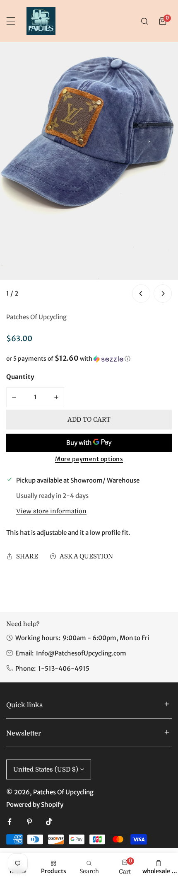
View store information (51, 511)
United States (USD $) (45, 769)
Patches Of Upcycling (36, 317)
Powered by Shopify (34, 804)
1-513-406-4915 (63, 668)
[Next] (163, 293)
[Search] (144, 21)
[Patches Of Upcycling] (40, 21)
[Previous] (141, 293)
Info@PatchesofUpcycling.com (81, 653)
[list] (89, 173)
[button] (163, 21)
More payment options (89, 459)
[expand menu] (11, 21)
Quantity (20, 377)
